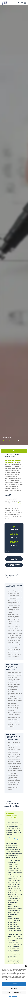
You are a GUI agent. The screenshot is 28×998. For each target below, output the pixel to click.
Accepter (14, 984)
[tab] (14, 451)
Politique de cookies (13, 996)
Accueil (5, 441)
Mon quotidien (13, 441)
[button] (25, 966)
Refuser (14, 988)
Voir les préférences (14, 992)
